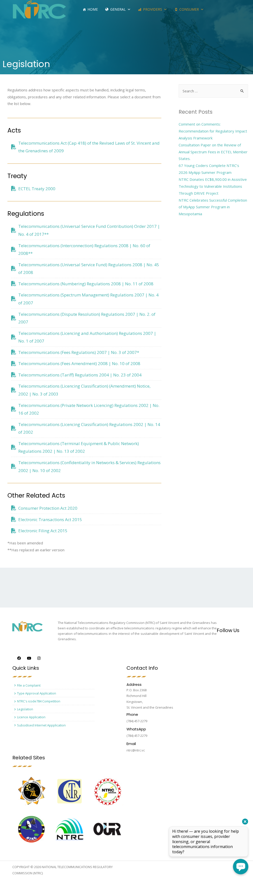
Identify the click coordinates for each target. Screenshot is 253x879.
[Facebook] (19, 658)
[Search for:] (213, 90)
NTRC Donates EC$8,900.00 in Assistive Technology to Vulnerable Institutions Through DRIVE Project (213, 186)
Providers (152, 9)
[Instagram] (39, 658)
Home (92, 9)
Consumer (189, 9)
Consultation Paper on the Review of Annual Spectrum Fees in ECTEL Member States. (213, 151)
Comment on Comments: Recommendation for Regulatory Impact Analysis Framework (213, 131)
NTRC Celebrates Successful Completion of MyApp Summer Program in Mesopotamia (213, 207)
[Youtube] (29, 658)
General (118, 9)
